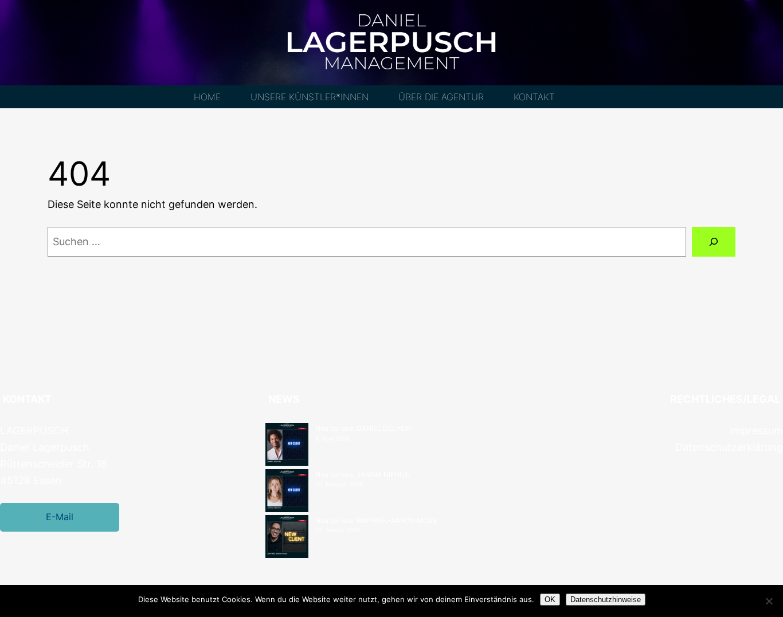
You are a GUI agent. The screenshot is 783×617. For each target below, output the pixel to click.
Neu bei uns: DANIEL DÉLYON (363, 428)
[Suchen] (713, 242)
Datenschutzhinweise (605, 599)
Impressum (756, 431)
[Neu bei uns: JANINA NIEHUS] (286, 492)
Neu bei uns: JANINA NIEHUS (362, 474)
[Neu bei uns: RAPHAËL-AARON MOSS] (286, 538)
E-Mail (59, 516)
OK (550, 599)
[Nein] (768, 601)
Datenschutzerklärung (729, 447)
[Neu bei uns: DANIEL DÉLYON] (286, 446)
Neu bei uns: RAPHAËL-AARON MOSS (376, 520)
